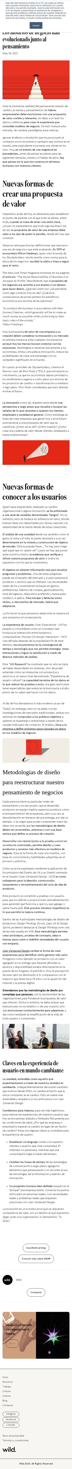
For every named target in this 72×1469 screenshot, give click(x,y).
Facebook (11, 1419)
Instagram (11, 1414)
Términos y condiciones (16, 1440)
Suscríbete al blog (36, 1248)
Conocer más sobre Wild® (36, 1259)
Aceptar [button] (36, 25)
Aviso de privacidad (13, 1436)
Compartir (36, 1292)
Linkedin (11, 1425)
